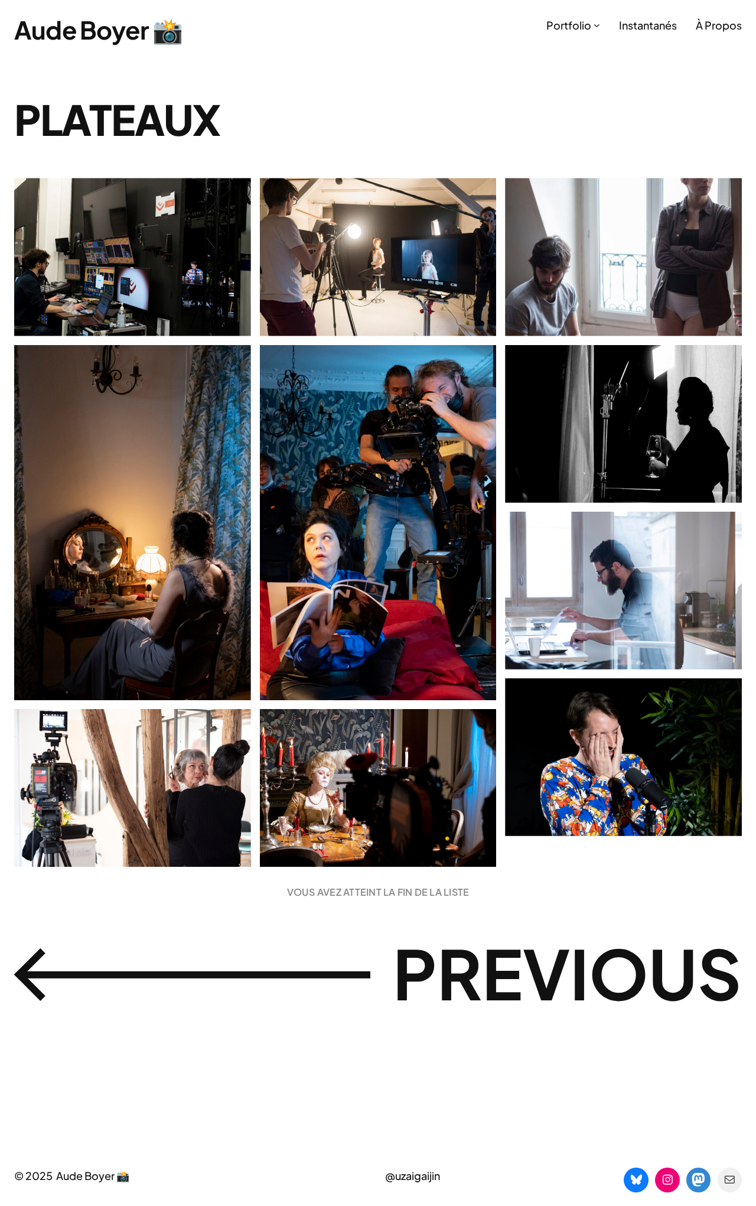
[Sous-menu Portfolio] (597, 25)
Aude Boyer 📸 (98, 29)
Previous (567, 972)
